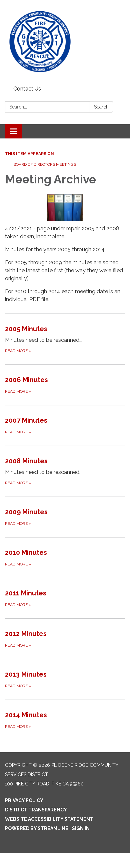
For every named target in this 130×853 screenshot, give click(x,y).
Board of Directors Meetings (44, 164)
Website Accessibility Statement (49, 819)
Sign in (81, 828)
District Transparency (36, 809)
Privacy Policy (24, 800)
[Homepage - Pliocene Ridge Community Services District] (65, 42)
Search (101, 106)
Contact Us (27, 89)
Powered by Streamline (36, 828)
